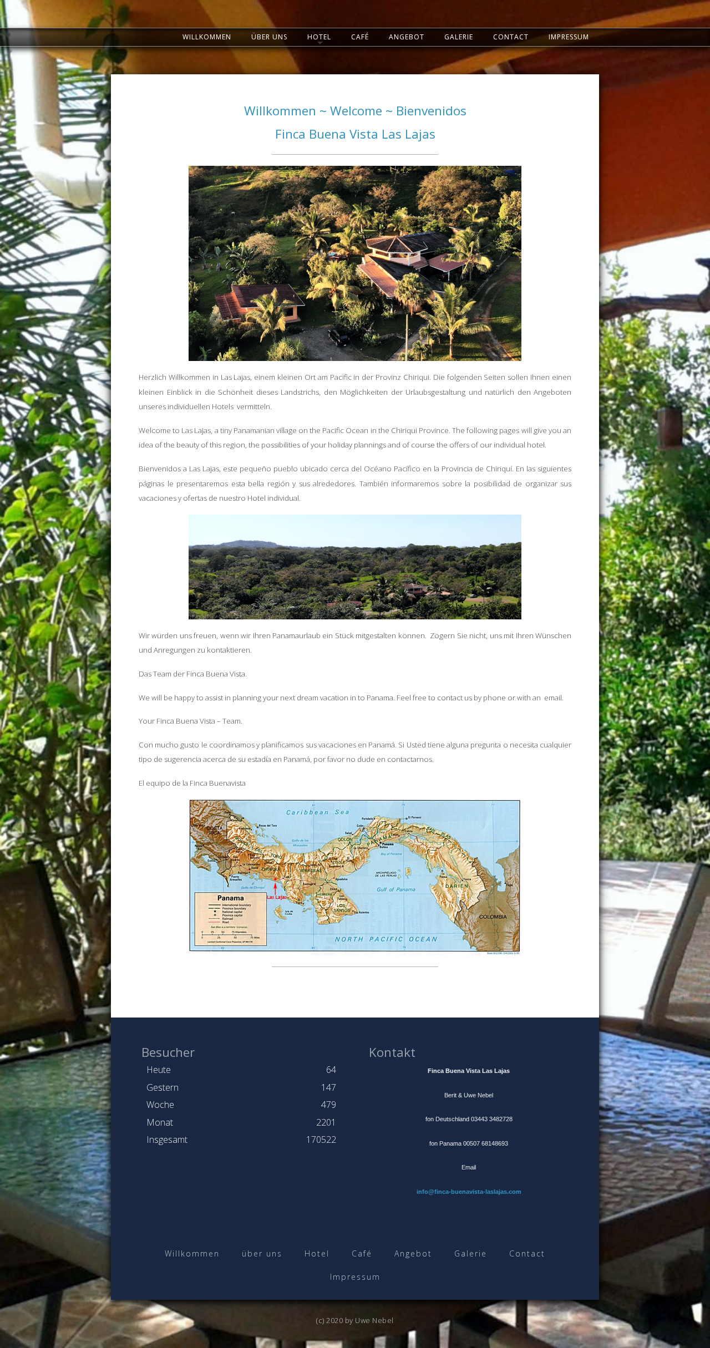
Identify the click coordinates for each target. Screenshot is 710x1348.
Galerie (458, 37)
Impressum (569, 37)
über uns (269, 37)
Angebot (406, 37)
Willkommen (206, 37)
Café (360, 37)
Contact (511, 37)
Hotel (319, 37)
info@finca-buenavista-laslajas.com (469, 1191)
